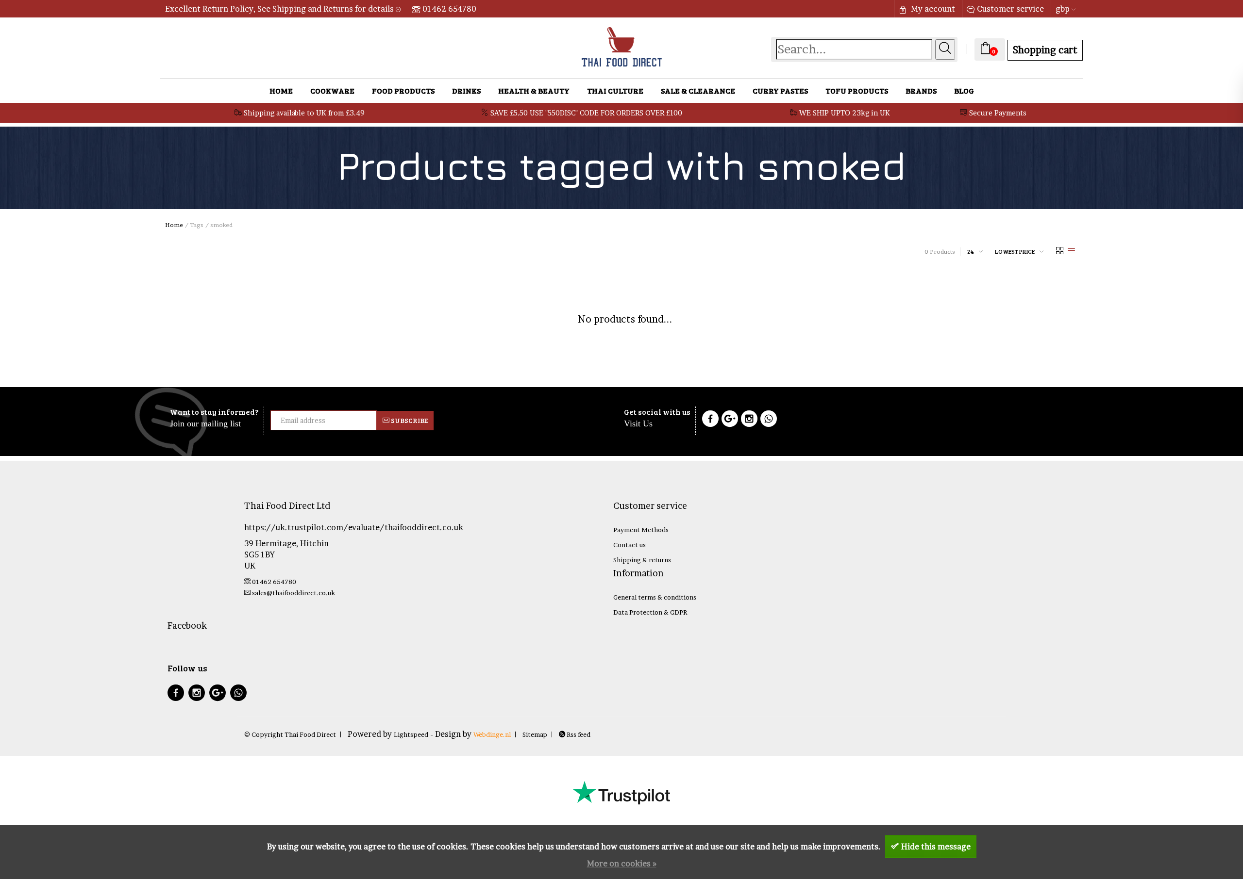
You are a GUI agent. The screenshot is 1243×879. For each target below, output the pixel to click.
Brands (921, 90)
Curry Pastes (780, 90)
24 (970, 251)
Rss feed (577, 734)
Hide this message (936, 846)
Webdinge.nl (492, 734)
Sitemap (534, 734)
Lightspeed (411, 734)
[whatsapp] (238, 694)
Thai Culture (615, 90)
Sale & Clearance (698, 90)
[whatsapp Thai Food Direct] (768, 420)
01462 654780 (449, 9)
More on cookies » (621, 863)
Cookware (332, 90)
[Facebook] (710, 420)
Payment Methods (641, 530)
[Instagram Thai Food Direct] (749, 420)
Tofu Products (856, 90)
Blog (964, 90)
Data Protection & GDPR (650, 612)
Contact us (629, 545)
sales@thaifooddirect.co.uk (293, 593)
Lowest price (1015, 251)
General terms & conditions (654, 597)
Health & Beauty (534, 90)
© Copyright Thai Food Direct (290, 734)
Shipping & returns (642, 560)
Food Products (403, 90)
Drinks (466, 90)
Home (281, 90)
